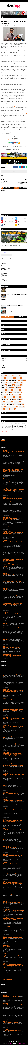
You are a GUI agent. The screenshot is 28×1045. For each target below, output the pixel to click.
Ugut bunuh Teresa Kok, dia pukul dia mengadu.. (12, 1030)
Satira (3, 369)
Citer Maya (5, 540)
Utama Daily (5, 901)
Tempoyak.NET (6, 854)
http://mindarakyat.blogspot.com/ (14, 139)
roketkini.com (6, 580)
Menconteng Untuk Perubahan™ (9, 563)
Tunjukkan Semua (24, 1037)
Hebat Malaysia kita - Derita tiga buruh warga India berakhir (17, 294)
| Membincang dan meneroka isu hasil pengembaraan (11, 628)
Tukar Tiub (5, 573)
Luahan (10, 394)
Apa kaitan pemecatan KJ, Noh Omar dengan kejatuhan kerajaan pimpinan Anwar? (13, 565)
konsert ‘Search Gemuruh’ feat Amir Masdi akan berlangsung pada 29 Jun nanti (12, 821)
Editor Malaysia (6, 846)
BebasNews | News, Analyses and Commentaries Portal (13, 975)
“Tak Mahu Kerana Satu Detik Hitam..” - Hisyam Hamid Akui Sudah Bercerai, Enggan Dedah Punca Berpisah (13, 764)
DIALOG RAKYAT (6, 612)
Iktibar (7, 409)
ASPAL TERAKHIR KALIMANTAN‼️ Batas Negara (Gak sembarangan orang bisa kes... (13, 559)
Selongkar (7, 316)
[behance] (26, 1)
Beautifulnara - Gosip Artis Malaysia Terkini (12, 763)
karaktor (4, 839)
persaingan (17, 106)
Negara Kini (5, 622)
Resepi (13, 409)
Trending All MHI (6, 927)
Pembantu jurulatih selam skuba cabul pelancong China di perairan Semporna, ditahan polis (12, 893)
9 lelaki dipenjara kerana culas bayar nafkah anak (13, 855)
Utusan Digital (6, 689)
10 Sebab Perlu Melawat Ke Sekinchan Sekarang (12, 800)
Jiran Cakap (5, 963)
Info (1, 401)
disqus (20, 187)
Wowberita (5, 828)
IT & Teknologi (9, 397)
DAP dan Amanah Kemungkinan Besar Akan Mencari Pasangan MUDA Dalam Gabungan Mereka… (13, 603)
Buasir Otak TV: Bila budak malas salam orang (12, 793)
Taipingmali (5, 558)
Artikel (2, 378)
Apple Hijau (5, 953)
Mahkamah (18, 385)
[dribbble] (23, 1)
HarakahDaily (5, 1003)
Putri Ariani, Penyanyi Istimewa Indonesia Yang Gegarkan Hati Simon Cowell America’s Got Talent (13, 883)
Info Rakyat (5, 488)
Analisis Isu (3, 380)
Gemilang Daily (6, 752)
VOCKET (4, 698)
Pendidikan (16, 390)
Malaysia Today (6, 1013)
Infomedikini (5, 838)
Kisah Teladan (9, 404)
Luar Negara (11, 382)
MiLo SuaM (5, 646)
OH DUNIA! (5, 799)
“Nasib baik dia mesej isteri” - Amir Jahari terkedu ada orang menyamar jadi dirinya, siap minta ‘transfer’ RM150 (13, 470)
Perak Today (5, 588)
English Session (3, 399)
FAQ (1, 409)
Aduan (2, 406)
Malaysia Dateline (6, 468)
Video (22, 380)
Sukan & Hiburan (16, 392)
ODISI (4, 881)
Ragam (2, 397)
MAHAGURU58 (5, 637)
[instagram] (25, 1)
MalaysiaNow (5, 717)
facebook (25, 187)
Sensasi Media (6, 550)
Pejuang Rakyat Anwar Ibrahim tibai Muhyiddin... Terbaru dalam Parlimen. (12, 656)
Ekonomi (18, 382)
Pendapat (2, 382)
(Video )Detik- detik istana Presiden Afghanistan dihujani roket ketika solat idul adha (12, 955)
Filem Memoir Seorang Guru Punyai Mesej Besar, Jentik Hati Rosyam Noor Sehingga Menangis (12, 743)
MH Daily (4, 478)
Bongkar (3, 360)
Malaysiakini (5, 673)
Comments (21, 316)
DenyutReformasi (6, 517)
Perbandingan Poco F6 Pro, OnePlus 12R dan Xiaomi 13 (13, 681)
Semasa (17, 375)
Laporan (2, 390)
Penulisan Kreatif (18, 404)
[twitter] (21, 1)
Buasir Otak (5, 792)
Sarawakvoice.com (6, 872)
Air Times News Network (8, 735)
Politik (17, 25)
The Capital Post (6, 909)
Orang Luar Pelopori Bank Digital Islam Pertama (12, 528)
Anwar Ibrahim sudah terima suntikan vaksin (12, 647)
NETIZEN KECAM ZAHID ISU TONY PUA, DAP (11, 847)
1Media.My (5, 1021)
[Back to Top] (19, 1041)
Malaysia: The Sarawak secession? (10, 1014)
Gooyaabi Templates (21, 1043)
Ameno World (5, 594)
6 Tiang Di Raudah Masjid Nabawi (12, 289)
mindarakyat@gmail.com (5, 247)
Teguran (17, 397)
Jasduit (4, 808)
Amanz (4, 680)
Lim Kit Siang (5, 497)
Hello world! (5, 589)
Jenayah (2, 385)
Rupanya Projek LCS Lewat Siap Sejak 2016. (11, 595)
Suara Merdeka (6, 725)
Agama (2, 392)
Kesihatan (2, 387)
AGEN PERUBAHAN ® (7, 654)
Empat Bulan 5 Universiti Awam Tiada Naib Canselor (13, 630)
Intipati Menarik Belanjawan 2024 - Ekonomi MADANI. (13, 551)
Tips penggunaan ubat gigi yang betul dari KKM (14, 300)
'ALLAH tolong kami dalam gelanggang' (10, 1022)
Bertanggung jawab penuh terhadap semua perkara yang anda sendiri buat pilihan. (13, 810)
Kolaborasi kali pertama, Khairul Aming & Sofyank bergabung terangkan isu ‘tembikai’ (13, 709)
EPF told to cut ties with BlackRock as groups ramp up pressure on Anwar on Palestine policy (13, 719)
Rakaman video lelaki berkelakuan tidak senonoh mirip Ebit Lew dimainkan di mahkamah (13, 691)
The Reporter (5, 892)
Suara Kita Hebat (6, 602)
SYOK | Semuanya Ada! (7, 979)
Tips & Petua (16, 401)
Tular (9, 390)
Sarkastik (3, 367)
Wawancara (8, 401)
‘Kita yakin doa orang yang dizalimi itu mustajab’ (12, 1004)
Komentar (9, 375)
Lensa (2, 404)
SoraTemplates (9, 1043)
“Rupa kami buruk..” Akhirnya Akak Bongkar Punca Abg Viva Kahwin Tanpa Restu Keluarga (13, 919)
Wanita (18, 399)
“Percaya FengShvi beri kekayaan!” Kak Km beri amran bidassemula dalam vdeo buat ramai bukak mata (13, 542)
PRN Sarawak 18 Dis (7, 946)
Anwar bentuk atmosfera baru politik (10, 509)
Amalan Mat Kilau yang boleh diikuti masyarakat (12, 902)
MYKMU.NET (5, 995)
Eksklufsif (3, 362)
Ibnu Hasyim (5, 1029)
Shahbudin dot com (7, 531)
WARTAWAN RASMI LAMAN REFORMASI (10, 460)
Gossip (3, 365)
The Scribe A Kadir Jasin (8, 526)
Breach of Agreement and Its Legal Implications (12, 873)
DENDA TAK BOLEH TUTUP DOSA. (9, 461)
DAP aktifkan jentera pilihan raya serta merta (12, 581)
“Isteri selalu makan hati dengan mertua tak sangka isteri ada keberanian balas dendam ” (13, 489)
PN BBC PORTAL (6, 945)
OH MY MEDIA (5, 708)
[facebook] (19, 1)
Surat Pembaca (10, 378)
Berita (2, 375)
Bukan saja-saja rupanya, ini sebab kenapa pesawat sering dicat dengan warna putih (13, 480)
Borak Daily (5, 741)
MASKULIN (5, 783)
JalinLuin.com (5, 773)
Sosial (9, 392)
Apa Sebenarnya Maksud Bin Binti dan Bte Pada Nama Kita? (17, 311)
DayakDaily (5, 450)
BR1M (5, 126)
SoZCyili (4, 936)
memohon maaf (23, 113)
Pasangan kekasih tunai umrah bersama (11, 996)
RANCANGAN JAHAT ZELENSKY (8, 574)
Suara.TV (4, 819)
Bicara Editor (4, 358)
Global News (5, 917)
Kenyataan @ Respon (12, 380)
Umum (10, 387)
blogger (16, 187)
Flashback (12, 399)
